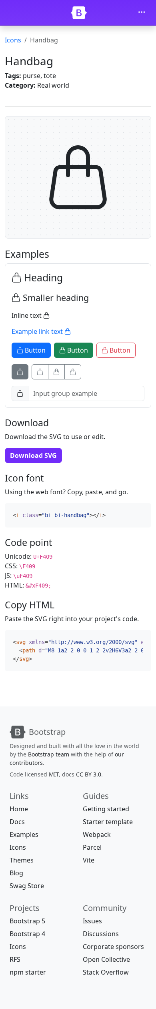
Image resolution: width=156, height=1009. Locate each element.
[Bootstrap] (79, 13)
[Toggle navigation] (142, 13)
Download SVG (33, 455)
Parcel (92, 847)
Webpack (97, 834)
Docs (17, 821)
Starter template (108, 821)
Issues (92, 921)
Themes (22, 860)
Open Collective (106, 959)
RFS (15, 959)
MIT (54, 774)
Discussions (101, 933)
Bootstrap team (48, 754)
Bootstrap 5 (27, 921)
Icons (13, 40)
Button (34, 350)
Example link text (38, 331)
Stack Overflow (106, 972)
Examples (24, 834)
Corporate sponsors (113, 946)
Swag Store (27, 885)
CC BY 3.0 (88, 774)
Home (19, 808)
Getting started (106, 808)
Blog (16, 873)
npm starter (28, 972)
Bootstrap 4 (27, 933)
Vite (88, 860)
